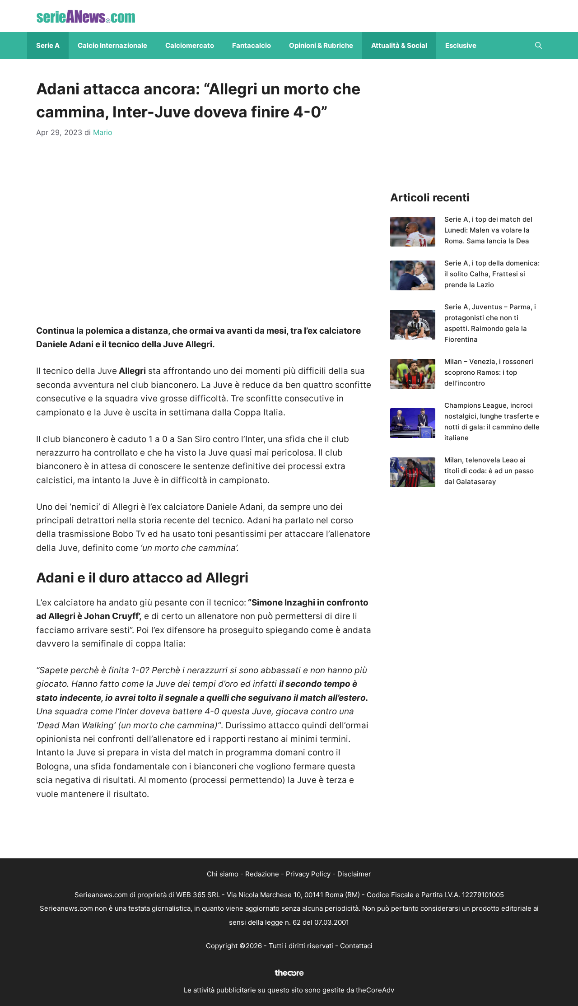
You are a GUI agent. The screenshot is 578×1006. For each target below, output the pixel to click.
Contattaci (356, 945)
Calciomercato (189, 45)
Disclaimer (354, 874)
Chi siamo (222, 874)
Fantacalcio (251, 45)
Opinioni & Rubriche (321, 45)
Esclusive (460, 45)
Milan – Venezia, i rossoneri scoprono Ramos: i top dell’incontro (488, 372)
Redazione (262, 874)
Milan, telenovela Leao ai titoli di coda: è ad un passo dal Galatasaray (489, 471)
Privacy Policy (308, 874)
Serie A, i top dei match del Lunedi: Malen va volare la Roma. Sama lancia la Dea (488, 230)
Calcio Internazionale (112, 45)
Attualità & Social (399, 45)
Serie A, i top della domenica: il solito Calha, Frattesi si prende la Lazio (492, 274)
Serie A (48, 45)
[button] (538, 45)
